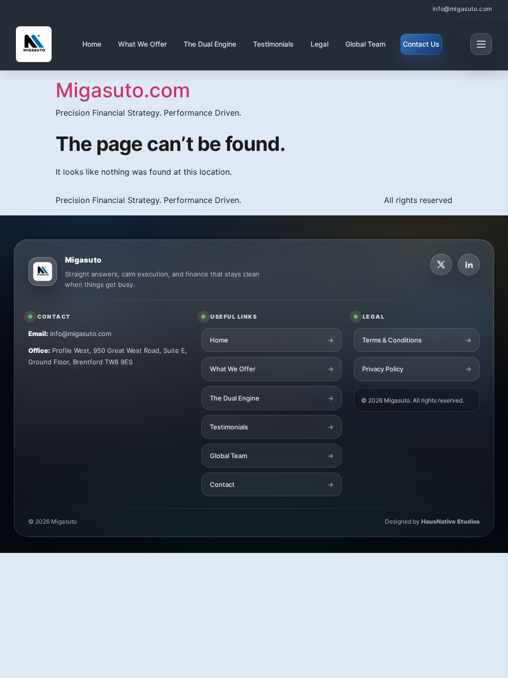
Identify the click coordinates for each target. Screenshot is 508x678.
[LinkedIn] (469, 264)
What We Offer (142, 44)
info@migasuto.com (462, 8)
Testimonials (273, 44)
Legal (319, 44)
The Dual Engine (210, 44)
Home (91, 44)
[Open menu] (481, 44)
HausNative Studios (450, 521)
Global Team (365, 44)
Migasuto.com (123, 90)
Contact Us (421, 44)
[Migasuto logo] (42, 271)
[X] (441, 264)
